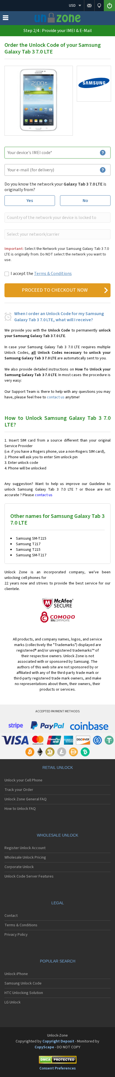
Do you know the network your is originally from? (55, 187)
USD (72, 5)
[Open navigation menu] (5, 19)
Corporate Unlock (19, 867)
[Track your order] (99, 5)
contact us (55, 397)
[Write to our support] (89, 5)
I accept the (41, 274)
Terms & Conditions (53, 274)
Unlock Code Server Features (29, 876)
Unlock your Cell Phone (23, 780)
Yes (30, 201)
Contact (11, 915)
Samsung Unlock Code (23, 983)
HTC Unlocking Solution (23, 993)
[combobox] (57, 217)
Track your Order (18, 790)
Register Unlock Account (24, 848)
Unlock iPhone (16, 974)
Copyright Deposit (58, 1041)
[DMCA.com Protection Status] (57, 1061)
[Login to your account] (109, 5)
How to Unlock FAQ (20, 809)
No (85, 201)
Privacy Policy (16, 934)
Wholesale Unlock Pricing (25, 857)
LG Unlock (12, 1002)
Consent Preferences (57, 1068)
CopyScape (44, 1047)
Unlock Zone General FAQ (25, 799)
